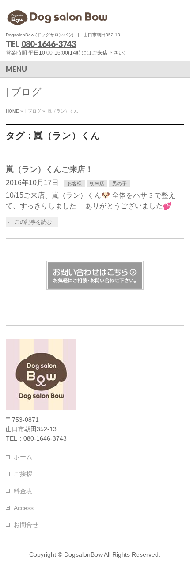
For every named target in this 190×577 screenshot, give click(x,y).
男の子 (119, 183)
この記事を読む (33, 222)
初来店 (97, 183)
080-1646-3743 (48, 44)
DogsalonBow (83, 554)
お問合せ (26, 524)
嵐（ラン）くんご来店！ (49, 169)
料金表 (23, 491)
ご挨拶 (23, 473)
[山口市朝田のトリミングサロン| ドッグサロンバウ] (59, 17)
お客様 (74, 183)
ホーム (23, 456)
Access (24, 507)
